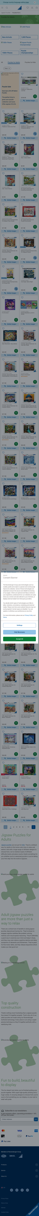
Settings (19, 625)
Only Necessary (19, 632)
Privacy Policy (29, 615)
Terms (5, 617)
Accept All (19, 639)
